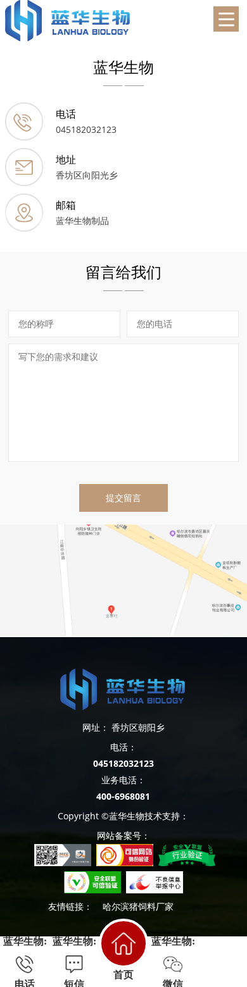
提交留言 (123, 498)
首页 (123, 974)
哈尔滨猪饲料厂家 (138, 906)
